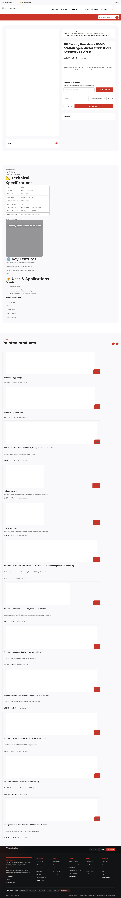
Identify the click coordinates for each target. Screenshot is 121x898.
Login (117, 2)
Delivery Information (58, 868)
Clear (111, 98)
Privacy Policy (83, 895)
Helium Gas (39, 861)
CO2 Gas (38, 874)
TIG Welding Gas (41, 868)
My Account (94, 849)
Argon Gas (39, 871)
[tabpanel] (32, 216)
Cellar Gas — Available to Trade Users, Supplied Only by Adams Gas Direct (84, 33)
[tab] (10, 169)
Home (65, 32)
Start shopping (57, 874)
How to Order (56, 871)
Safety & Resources (91, 9)
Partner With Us (76, 9)
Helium (49, 890)
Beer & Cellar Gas (73, 32)
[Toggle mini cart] (113, 9)
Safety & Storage (73, 861)
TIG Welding (42, 890)
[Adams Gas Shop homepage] (46, 849)
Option (66, 98)
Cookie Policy (91, 895)
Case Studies (105, 868)
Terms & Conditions (73, 895)
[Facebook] (56, 143)
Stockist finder (89, 874)
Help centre (73, 876)
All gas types (40, 880)
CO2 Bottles (23, 890)
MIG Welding (32, 890)
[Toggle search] (118, 9)
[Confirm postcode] (117, 17)
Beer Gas (56, 890)
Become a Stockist (90, 868)
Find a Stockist (89, 861)
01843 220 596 (10, 882)
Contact (104, 9)
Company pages (107, 877)
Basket (102, 849)
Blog (103, 871)
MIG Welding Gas (41, 864)
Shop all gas (111, 849)
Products (64, 9)
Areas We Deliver (90, 864)
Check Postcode (104, 90)
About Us (55, 9)
